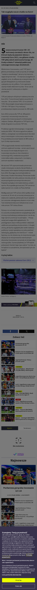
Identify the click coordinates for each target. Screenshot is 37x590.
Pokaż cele (18, 586)
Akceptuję (18, 580)
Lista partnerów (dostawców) (11, 575)
